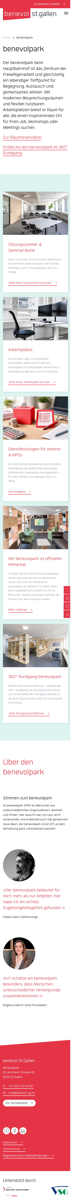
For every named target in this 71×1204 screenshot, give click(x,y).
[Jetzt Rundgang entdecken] (35, 673)
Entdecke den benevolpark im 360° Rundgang (35, 150)
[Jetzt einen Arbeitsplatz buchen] (35, 344)
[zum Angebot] (35, 448)
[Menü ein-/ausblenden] (66, 13)
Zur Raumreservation (22, 138)
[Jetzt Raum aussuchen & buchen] (35, 242)
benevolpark (24, 38)
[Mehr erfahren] (35, 562)
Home (6, 38)
